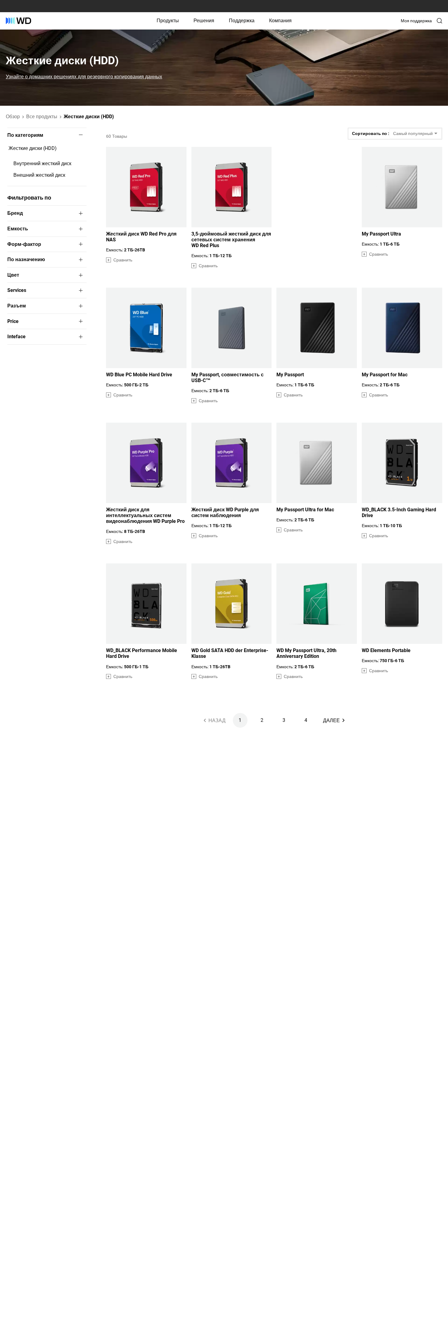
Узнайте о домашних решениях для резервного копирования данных (84, 76)
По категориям (25, 135)
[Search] (439, 20)
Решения (204, 20)
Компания (280, 20)
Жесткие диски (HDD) (33, 148)
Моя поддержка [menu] (416, 20)
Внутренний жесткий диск (42, 163)
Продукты (168, 20)
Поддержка (241, 20)
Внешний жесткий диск (39, 175)
